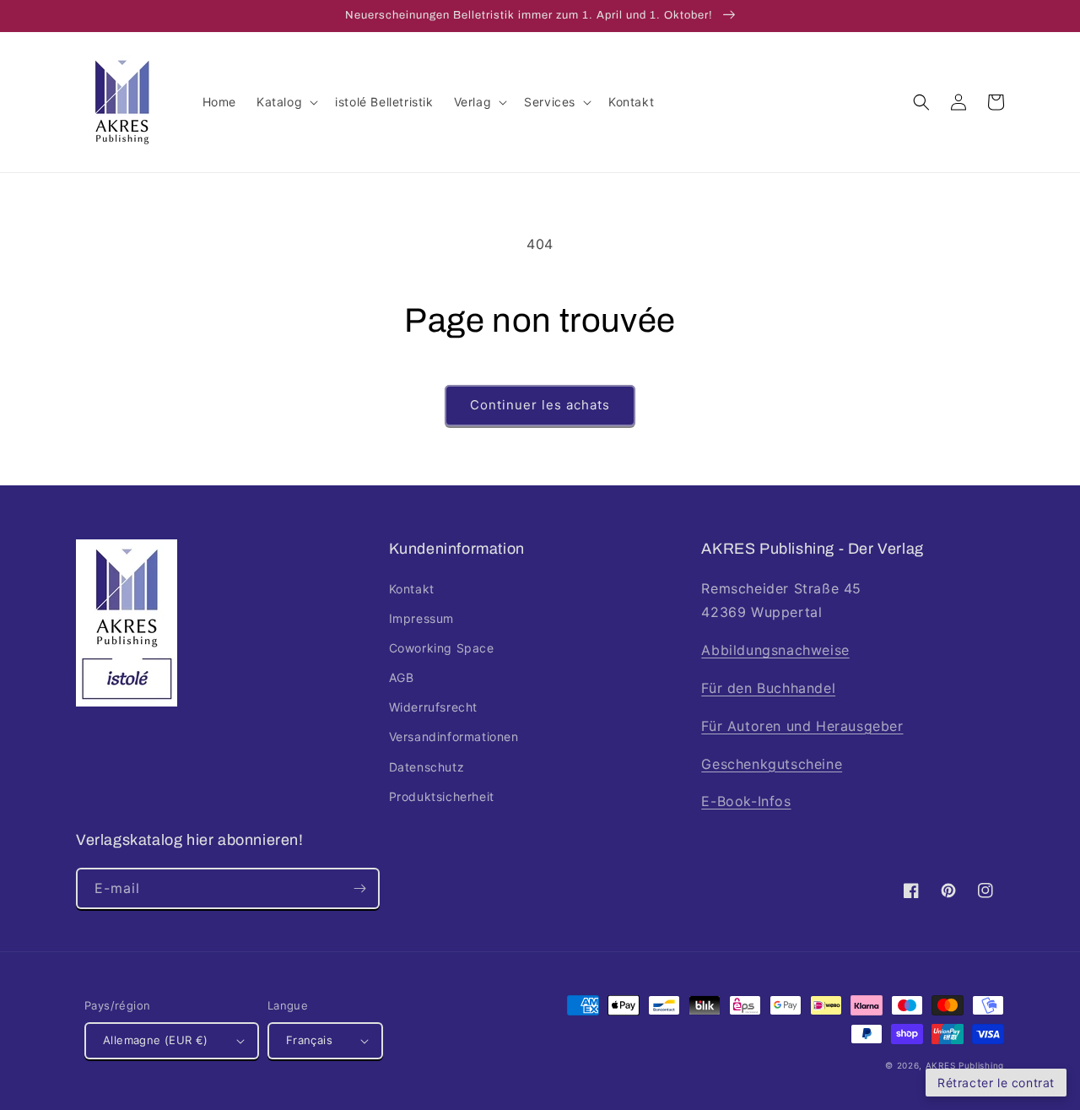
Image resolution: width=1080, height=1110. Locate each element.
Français (309, 1040)
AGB (401, 677)
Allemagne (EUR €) (155, 1040)
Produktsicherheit (441, 796)
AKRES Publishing (965, 1065)
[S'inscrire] (359, 888)
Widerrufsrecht (433, 707)
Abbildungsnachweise (775, 650)
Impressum (421, 618)
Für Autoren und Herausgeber (802, 725)
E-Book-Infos (746, 801)
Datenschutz (427, 767)
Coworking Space (441, 648)
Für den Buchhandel (768, 688)
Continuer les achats (540, 405)
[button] (285, 102)
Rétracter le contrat (996, 1082)
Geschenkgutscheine (771, 763)
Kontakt (412, 589)
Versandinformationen (454, 736)
